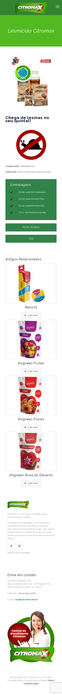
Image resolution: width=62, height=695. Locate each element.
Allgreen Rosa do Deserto (31, 475)
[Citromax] (31, 7)
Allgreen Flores (31, 419)
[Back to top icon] (55, 688)
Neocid (31, 307)
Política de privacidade (18, 552)
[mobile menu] (57, 6)
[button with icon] (11, 546)
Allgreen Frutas (31, 363)
